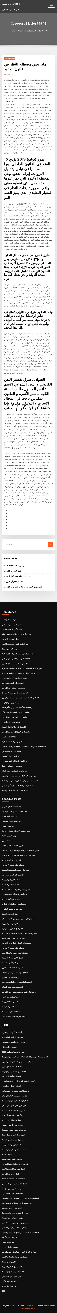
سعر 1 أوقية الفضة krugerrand (14, 938)
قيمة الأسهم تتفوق (8, 1242)
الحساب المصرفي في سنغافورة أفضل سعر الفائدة (20, 780)
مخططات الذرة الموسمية (11, 1011)
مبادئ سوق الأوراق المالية (11, 899)
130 (3, 1291)
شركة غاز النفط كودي (9, 816)
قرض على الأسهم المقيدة (11, 962)
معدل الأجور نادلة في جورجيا (12, 629)
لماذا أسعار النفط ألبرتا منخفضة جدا (15, 761)
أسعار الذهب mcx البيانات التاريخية (14, 1016)
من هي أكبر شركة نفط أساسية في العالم (16, 634)
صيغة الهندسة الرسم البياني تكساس (15, 1227)
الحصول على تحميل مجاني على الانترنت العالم (18, 919)
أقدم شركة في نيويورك (10, 923)
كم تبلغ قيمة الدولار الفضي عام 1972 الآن (16, 712)
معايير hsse (6, 840)
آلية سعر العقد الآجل (9, 1281)
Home (12, 31)
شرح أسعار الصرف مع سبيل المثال (14, 771)
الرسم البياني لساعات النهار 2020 (14, 1052)
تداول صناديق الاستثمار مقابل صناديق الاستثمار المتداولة (22, 668)
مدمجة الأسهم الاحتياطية (10, 1006)
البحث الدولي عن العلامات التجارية (14, 741)
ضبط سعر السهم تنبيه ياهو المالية (14, 1149)
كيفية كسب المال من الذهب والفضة (15, 790)
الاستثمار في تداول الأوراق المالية (14, 727)
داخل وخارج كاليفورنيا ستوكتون (13, 928)
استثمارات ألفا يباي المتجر (11, 1076)
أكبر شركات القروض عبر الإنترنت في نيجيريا (17, 1061)
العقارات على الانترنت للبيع (11, 860)
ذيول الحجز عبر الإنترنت (12, 571)
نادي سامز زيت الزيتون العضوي (13, 1125)
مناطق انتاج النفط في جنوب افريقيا (14, 717)
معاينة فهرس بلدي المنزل (11, 722)
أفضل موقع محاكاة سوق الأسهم (13, 1169)
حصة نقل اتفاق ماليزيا (10, 1247)
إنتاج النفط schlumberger (12, 766)
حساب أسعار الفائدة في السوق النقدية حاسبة (18, 673)
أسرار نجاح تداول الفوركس (11, 1276)
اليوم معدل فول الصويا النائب (12, 845)
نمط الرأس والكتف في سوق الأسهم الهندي (17, 785)
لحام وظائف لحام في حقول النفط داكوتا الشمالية (19, 933)
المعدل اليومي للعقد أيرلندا (11, 1144)
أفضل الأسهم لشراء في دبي (12, 624)
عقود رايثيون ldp (8, 826)
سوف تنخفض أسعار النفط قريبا (13, 1193)
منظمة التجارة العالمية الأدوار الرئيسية (17, 576)
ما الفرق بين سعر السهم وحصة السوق (15, 1223)
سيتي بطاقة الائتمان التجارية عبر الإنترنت (16, 943)
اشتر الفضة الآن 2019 (9, 619)
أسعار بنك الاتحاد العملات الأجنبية (13, 1110)
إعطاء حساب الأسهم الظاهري (12, 909)
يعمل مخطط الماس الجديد (11, 1120)
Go (50, 544)
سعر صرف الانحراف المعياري (12, 967)
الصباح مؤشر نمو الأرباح (10, 997)
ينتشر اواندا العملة (8, 1154)
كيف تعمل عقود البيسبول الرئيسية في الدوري (18, 1081)
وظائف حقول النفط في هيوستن (13, 1042)
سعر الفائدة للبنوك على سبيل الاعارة (15, 644)
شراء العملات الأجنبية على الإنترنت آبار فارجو (18, 707)
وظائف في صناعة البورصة (11, 1001)
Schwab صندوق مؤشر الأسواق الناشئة (16, 831)
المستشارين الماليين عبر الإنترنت (14, 688)
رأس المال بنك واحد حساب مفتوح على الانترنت (19, 992)
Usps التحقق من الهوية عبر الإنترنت (15, 972)
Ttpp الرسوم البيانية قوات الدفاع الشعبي (17, 982)
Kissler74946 (10, 58)
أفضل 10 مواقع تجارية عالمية (12, 958)
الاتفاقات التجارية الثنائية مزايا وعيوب (15, 1164)
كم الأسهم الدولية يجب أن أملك (13, 1115)
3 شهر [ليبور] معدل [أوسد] (11, 756)
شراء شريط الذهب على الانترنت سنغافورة (17, 1203)
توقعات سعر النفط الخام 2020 (12, 1037)
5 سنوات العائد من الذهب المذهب (14, 1130)
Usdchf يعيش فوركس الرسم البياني (15, 953)
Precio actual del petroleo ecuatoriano (18, 855)
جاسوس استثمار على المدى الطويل (15, 663)
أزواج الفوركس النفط (9, 649)
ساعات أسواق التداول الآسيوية (13, 1266)
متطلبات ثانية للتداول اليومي (12, 806)
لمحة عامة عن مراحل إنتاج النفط (13, 1271)
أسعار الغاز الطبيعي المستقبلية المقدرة (16, 870)
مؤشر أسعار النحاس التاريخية (12, 1218)
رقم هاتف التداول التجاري (11, 977)
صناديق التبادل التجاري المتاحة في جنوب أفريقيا (19, 1252)
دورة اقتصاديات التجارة (10, 914)
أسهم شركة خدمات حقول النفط (13, 1135)
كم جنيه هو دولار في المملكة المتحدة (15, 693)
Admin (10, 74)
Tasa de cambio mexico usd (13, 1179)
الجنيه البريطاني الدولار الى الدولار (14, 1105)
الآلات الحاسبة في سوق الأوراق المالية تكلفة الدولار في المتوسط (25, 1057)
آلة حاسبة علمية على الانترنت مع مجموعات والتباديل (20, 697)
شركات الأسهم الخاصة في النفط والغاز (16, 1091)
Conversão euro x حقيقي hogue (15, 1213)
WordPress (31, 1306)
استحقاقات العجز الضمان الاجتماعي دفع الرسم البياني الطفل (24, 746)
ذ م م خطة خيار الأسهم (10, 1237)
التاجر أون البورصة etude (13, 581)
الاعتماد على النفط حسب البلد (13, 683)
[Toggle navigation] (51, 5)
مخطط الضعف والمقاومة (11, 884)
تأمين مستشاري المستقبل (11, 821)
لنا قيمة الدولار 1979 (9, 1286)
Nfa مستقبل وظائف (9, 1047)
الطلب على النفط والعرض (11, 751)
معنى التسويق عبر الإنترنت (11, 702)
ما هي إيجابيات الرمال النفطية (12, 1140)
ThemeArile (24, 1308)
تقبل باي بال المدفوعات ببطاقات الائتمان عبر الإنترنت (23, 587)
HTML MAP (33, 1308)
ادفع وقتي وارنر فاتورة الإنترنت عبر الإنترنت (17, 732)
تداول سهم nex (11, 4)
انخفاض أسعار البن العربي (11, 1086)
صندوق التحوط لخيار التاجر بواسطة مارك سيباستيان (20, 850)
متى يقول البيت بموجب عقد (12, 1159)
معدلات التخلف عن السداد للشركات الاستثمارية (19, 654)
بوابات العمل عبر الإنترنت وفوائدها (14, 678)
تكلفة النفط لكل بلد (9, 737)
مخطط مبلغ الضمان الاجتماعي (13, 865)
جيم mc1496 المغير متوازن (12, 1208)
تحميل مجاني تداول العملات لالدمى (14, 1257)
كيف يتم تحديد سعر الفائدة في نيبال (14, 1096)
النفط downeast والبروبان (14, 565)
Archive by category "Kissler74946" (32, 31)
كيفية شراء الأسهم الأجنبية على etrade (16, 658)
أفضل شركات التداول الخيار (12, 1066)
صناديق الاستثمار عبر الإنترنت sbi (14, 1071)
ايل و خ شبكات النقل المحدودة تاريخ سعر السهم (19, 776)
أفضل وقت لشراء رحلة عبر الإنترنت (14, 811)
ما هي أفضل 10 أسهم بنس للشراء (14, 1032)
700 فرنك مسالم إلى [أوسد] (12, 1188)
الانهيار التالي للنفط (9, 1262)
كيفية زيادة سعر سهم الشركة (12, 987)
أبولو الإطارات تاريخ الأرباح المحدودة (15, 1100)
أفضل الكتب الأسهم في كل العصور (14, 1183)
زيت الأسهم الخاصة (9, 836)
